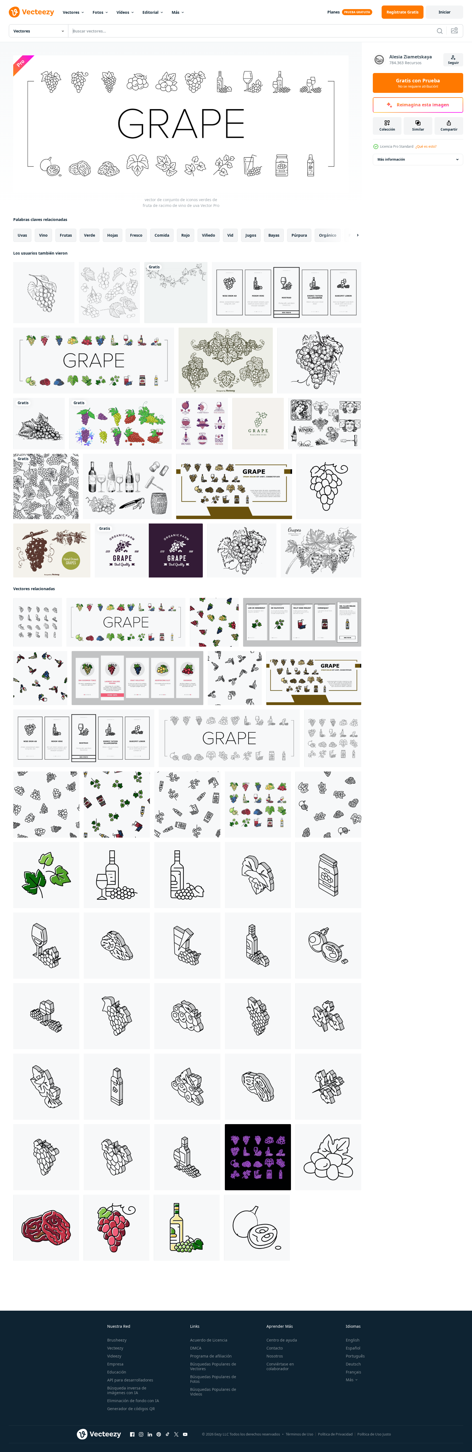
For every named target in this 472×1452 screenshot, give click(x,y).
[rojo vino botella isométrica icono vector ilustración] (187, 1157)
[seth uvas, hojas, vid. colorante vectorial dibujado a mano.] (109, 292)
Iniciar (445, 12)
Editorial (150, 12)
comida (162, 234)
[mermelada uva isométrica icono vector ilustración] (328, 875)
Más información (391, 159)
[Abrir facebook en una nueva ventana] (132, 1434)
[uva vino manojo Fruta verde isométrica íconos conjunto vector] (37, 622)
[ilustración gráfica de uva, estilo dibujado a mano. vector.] (319, 360)
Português (355, 1356)
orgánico (327, 234)
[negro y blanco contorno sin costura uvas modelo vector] (46, 486)
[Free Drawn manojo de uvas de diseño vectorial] (226, 360)
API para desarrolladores (130, 1380)
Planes (333, 12)
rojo (185, 234)
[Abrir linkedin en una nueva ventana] (150, 1434)
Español (353, 1348)
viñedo (208, 234)
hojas (112, 234)
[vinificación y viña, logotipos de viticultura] (202, 423)
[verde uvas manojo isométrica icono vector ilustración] (117, 1016)
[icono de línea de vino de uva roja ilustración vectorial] (328, 1157)
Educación (116, 1372)
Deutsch (353, 1364)
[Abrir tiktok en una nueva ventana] (167, 1434)
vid (230, 234)
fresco (136, 234)
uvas (22, 234)
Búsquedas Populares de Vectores (213, 1366)
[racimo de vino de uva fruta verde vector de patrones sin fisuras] (214, 622)
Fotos (98, 12)
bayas (273, 234)
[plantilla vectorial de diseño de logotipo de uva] (258, 423)
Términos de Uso (299, 1434)
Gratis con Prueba (418, 83)
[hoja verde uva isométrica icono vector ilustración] (46, 1086)
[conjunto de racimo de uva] (120, 423)
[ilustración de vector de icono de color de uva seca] (46, 1227)
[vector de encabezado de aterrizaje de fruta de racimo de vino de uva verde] (234, 486)
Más (175, 12)
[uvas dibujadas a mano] (321, 550)
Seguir (453, 62)
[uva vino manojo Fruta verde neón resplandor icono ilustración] (258, 1157)
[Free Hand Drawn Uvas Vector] (51, 550)
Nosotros (274, 1356)
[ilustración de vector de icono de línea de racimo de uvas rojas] (328, 486)
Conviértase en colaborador (280, 1366)
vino (43, 234)
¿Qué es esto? (426, 146)
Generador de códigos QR (131, 1408)
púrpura (299, 234)
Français (353, 1372)
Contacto (274, 1348)
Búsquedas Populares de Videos (213, 1392)
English (353, 1340)
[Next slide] (353, 235)
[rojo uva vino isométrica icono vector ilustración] (187, 1086)
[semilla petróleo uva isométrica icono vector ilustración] (117, 1086)
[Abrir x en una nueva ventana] (176, 1434)
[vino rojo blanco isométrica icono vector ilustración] (46, 1016)
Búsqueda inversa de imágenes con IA (126, 1390)
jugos (251, 234)
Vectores (71, 12)
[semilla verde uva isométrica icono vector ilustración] (328, 945)
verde (89, 234)
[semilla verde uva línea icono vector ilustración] (257, 1227)
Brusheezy (116, 1340)
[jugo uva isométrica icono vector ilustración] (187, 945)
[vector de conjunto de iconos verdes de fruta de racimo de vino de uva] (93, 360)
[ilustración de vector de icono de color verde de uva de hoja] (46, 875)
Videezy (114, 1356)
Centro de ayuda (281, 1340)
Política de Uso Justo (374, 1434)
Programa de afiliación (211, 1356)
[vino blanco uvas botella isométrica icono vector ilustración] (258, 945)
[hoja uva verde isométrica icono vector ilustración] (328, 1016)
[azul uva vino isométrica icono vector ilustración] (117, 1157)
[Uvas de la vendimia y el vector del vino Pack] (324, 423)
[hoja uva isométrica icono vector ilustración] (328, 1086)
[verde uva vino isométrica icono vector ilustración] (187, 1016)
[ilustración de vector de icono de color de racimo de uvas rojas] (116, 1227)
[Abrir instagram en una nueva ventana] (141, 1434)
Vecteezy (115, 1348)
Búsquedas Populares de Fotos (213, 1379)
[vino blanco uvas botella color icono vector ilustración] (187, 1227)
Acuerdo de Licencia (208, 1340)
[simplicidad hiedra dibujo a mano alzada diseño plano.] (175, 292)
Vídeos (123, 12)
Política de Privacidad (335, 1434)
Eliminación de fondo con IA (133, 1400)
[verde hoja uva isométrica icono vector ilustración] (258, 875)
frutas (66, 234)
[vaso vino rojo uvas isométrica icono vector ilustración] (46, 945)
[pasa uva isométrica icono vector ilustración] (117, 945)
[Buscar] (439, 31)
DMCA (195, 1348)
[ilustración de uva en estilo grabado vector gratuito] (39, 423)
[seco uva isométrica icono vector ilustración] (258, 1086)
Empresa (115, 1364)
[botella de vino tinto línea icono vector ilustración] (117, 875)
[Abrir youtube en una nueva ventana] (185, 1434)
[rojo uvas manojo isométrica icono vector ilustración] (46, 1157)
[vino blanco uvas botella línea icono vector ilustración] (187, 875)
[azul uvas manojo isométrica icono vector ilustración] (258, 1016)
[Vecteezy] (31, 12)
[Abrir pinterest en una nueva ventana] (159, 1434)
